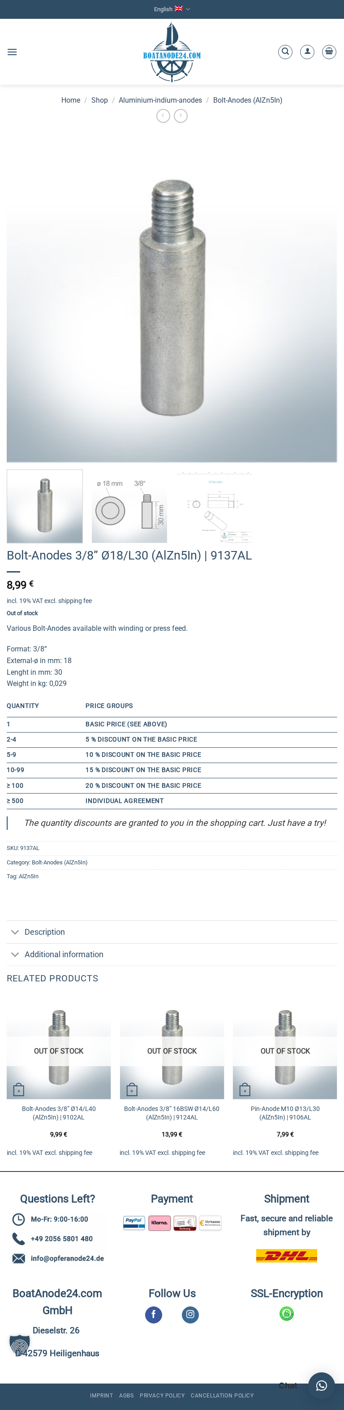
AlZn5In (29, 876)
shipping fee (75, 601)
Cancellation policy (222, 1396)
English (163, 9)
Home (70, 100)
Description (45, 932)
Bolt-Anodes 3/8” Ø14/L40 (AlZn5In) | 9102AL (59, 1113)
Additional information (64, 954)
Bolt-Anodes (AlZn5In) (248, 100)
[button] (12, 52)
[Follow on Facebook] (153, 1314)
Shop (99, 100)
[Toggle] (15, 932)
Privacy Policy (162, 1396)
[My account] (307, 52)
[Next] (337, 1082)
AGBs (126, 1396)
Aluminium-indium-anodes (160, 100)
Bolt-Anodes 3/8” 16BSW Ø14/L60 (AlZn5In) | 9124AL (171, 1113)
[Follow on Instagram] (190, 1314)
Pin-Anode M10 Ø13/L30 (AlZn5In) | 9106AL (285, 1113)
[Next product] (163, 116)
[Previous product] (181, 116)
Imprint (101, 1396)
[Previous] (7, 1082)
